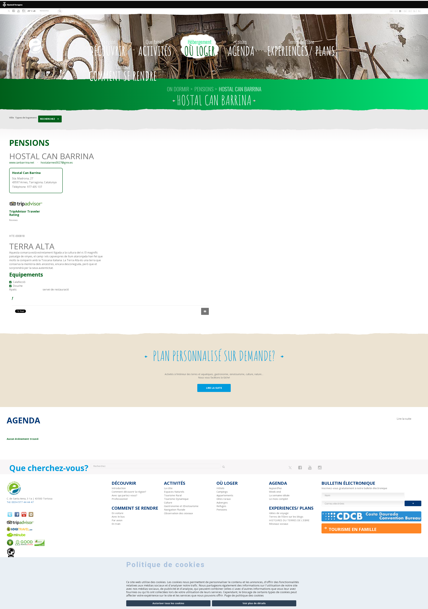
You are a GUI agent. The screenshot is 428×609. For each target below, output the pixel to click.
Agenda (241, 48)
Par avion (117, 520)
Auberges (222, 502)
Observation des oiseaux (178, 513)
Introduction (119, 488)
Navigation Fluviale (174, 509)
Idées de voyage (279, 513)
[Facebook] (14, 10)
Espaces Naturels (174, 491)
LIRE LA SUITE (214, 387)
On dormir (178, 89)
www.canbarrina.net (21, 162)
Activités (155, 48)
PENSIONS (203, 89)
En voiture (117, 513)
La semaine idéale (279, 495)
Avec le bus (118, 516)
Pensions (222, 509)
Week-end (275, 491)
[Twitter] (9, 11)
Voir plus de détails (254, 603)
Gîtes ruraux (224, 498)
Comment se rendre (123, 73)
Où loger (199, 48)
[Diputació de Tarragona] (214, 4)
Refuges (221, 506)
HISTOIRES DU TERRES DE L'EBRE (289, 520)
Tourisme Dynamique (176, 498)
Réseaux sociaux (278, 523)
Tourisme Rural (173, 495)
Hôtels (220, 488)
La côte (168, 488)
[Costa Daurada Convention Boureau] (371, 516)
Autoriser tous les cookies (168, 603)
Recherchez (47, 118)
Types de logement (26, 117)
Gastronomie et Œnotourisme (181, 506)
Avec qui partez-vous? (124, 495)
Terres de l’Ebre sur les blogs (286, 516)
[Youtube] (18, 10)
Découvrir (107, 48)
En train (116, 523)
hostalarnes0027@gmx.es (57, 162)
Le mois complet (278, 498)
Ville (11, 117)
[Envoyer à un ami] (205, 311)
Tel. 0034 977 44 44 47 (20, 502)
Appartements (225, 495)
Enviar (413, 503)
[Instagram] (23, 10)
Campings (222, 491)
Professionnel (120, 498)
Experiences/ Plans (301, 48)
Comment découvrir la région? (129, 491)
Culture (168, 502)
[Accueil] (50, 39)
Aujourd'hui (275, 488)
